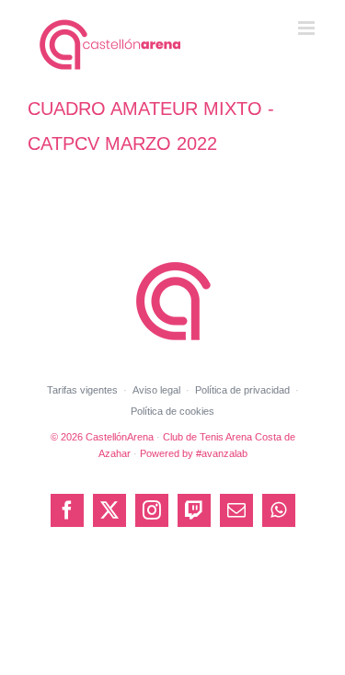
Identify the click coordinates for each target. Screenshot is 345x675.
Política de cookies (172, 411)
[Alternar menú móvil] (307, 28)
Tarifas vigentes (82, 389)
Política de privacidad (242, 389)
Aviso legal (156, 389)
